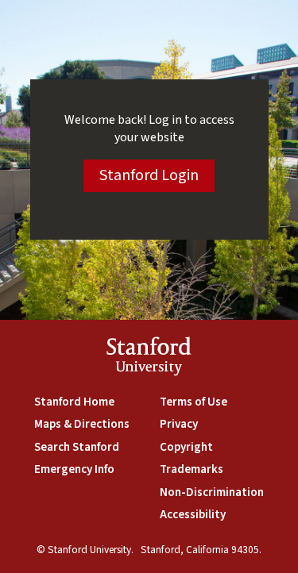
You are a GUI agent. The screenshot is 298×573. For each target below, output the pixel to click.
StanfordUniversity (149, 359)
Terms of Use (193, 402)
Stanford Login (149, 175)
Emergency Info (74, 469)
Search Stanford (76, 447)
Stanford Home (74, 402)
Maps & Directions (82, 424)
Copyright (186, 447)
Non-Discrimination (212, 492)
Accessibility (193, 514)
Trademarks (191, 469)
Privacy (179, 424)
